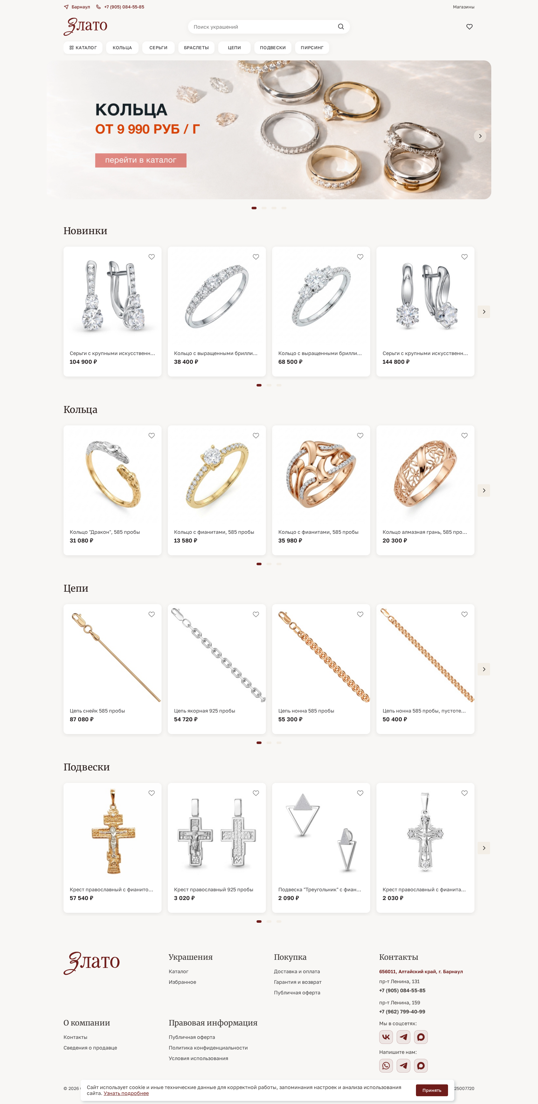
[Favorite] (469, 27)
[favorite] (151, 257)
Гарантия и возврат (298, 982)
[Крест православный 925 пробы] (217, 848)
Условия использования (198, 1058)
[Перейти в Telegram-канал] (403, 1037)
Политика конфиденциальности (208, 1048)
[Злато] (85, 27)
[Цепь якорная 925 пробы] (217, 669)
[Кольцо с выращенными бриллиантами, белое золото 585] (217, 312)
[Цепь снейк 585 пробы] (113, 669)
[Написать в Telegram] (403, 1066)
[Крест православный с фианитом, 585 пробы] (113, 848)
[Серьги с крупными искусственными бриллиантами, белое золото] (425, 312)
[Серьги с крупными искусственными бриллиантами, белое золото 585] (113, 312)
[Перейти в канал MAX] (421, 1037)
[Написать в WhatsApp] (386, 1066)
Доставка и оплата (297, 971)
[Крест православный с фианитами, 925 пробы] (425, 848)
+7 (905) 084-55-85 (402, 990)
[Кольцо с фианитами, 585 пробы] (217, 490)
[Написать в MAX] (421, 1066)
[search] (341, 26)
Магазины (463, 6)
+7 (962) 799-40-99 (402, 1011)
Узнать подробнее (126, 1093)
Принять (431, 1090)
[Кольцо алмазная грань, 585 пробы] (425, 490)
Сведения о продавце (90, 1048)
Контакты (75, 1037)
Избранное (182, 982)
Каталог (178, 971)
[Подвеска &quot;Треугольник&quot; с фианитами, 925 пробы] (321, 848)
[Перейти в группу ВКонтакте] (386, 1037)
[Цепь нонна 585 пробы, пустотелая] (425, 669)
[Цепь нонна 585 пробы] (321, 669)
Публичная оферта (297, 992)
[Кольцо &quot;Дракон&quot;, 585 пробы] (113, 490)
